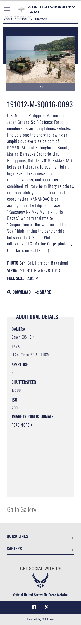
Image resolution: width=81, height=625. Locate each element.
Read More (21, 425)
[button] (7, 9)
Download (21, 292)
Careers (14, 548)
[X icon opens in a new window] (46, 607)
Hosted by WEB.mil (40, 619)
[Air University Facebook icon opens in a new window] (34, 607)
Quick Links (17, 536)
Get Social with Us (40, 568)
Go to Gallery (21, 509)
